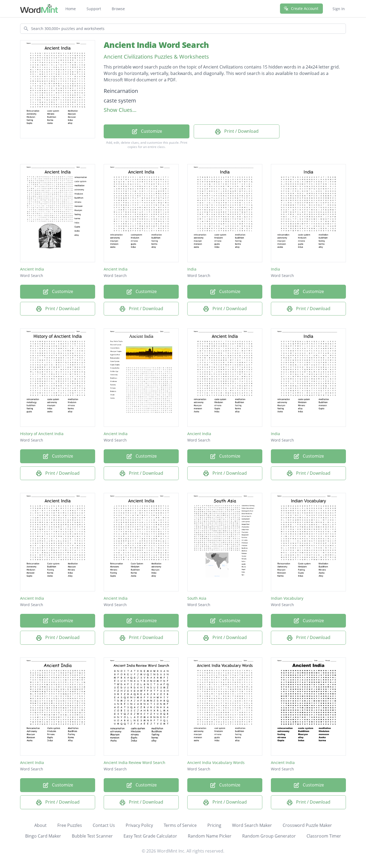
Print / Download (241, 131)
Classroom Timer (324, 836)
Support (94, 8)
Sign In (339, 8)
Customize (151, 131)
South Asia (196, 598)
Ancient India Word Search (156, 44)
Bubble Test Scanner (92, 836)
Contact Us (104, 825)
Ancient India (32, 269)
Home (70, 8)
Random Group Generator (269, 836)
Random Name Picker (209, 836)
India (191, 269)
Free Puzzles (69, 825)
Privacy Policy (139, 825)
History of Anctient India (42, 433)
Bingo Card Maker (43, 836)
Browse (118, 8)
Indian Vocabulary (287, 598)
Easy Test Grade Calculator (150, 836)
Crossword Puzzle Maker (307, 825)
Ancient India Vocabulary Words (216, 762)
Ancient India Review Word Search (134, 762)
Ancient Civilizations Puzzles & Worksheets (156, 56)
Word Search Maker (252, 825)
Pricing (214, 825)
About (40, 825)
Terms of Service (180, 825)
